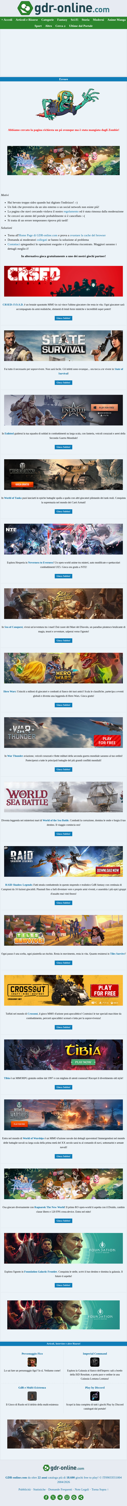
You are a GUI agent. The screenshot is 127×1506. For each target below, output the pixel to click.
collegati (42, 239)
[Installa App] (67, 1499)
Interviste (60, 1343)
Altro (48, 26)
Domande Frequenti (60, 1489)
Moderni (98, 19)
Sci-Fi (74, 19)
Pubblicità (25, 1489)
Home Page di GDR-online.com (38, 235)
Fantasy (62, 19)
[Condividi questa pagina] (81, 1499)
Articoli (50, 1343)
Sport (38, 26)
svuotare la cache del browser (88, 235)
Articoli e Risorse (27, 19)
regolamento (71, 211)
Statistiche (39, 1489)
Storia (85, 19)
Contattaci (14, 244)
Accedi (6, 19)
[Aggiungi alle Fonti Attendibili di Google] (74, 1499)
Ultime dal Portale (81, 26)
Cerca (60, 26)
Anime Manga (116, 19)
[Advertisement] (63, 52)
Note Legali (82, 1489)
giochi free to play (87, 1477)
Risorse (76, 1343)
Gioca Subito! (63, 318)
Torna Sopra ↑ (100, 1489)
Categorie (47, 19)
